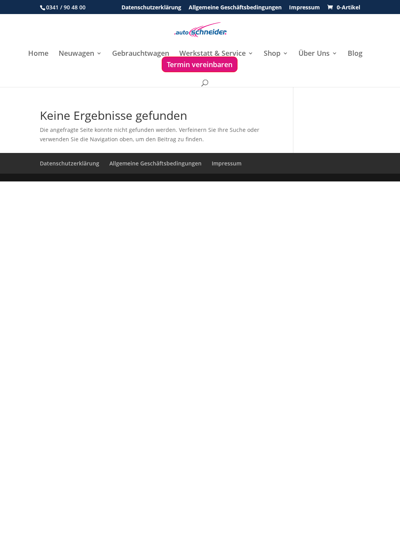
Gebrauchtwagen (140, 54)
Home (38, 54)
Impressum (304, 8)
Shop (272, 54)
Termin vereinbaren (199, 64)
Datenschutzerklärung (151, 8)
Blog (355, 54)
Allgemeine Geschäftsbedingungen (235, 8)
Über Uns (314, 54)
